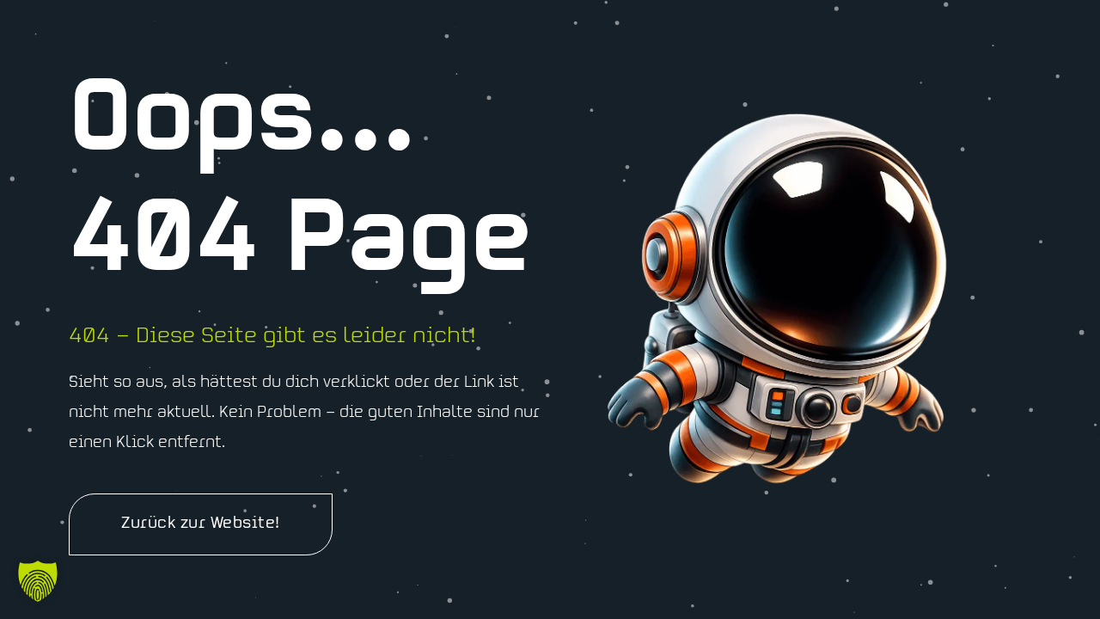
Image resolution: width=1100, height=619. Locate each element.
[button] (38, 581)
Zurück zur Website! (200, 524)
